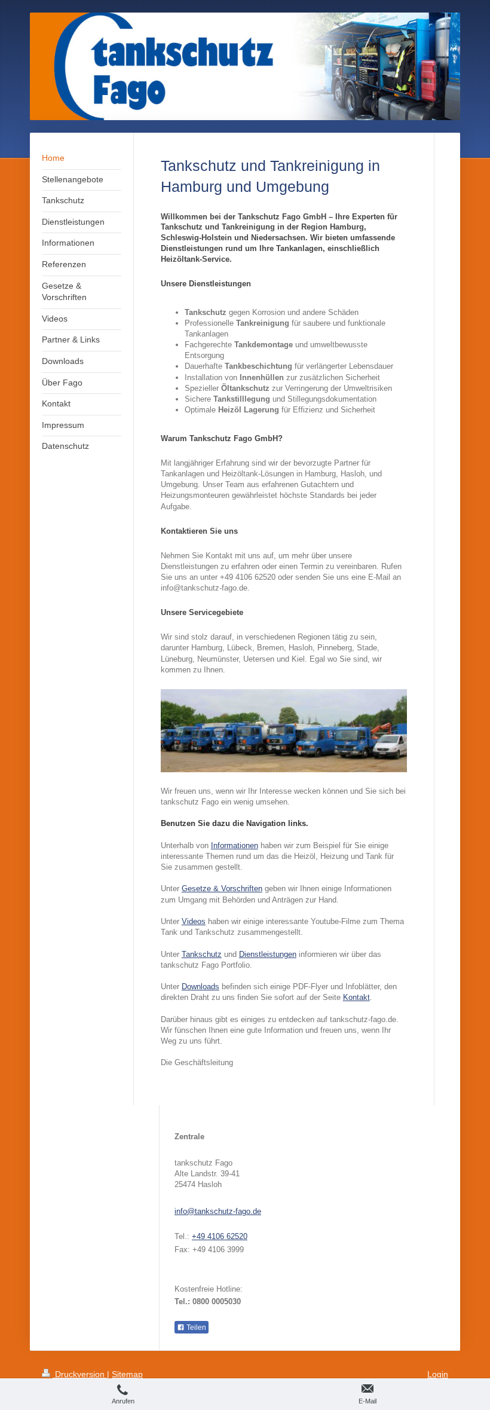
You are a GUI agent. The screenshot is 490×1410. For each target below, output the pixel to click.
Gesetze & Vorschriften (222, 888)
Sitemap (127, 1374)
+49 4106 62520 (219, 1236)
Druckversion (80, 1374)
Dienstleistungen (267, 954)
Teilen (195, 1327)
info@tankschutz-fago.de (217, 1211)
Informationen (234, 845)
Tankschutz (202, 954)
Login (437, 1374)
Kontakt (356, 997)
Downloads (200, 986)
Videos (194, 921)
